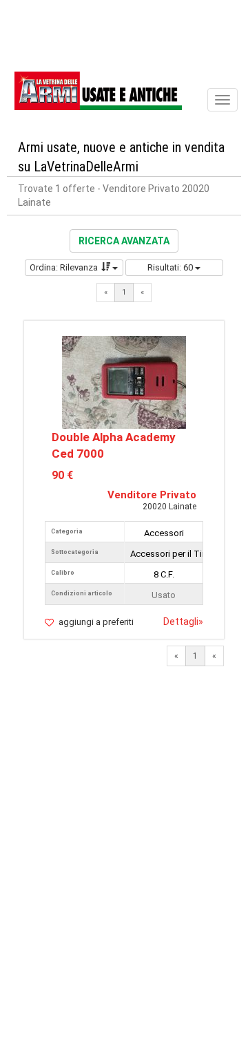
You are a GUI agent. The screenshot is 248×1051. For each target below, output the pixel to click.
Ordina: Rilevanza (64, 267)
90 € (62, 475)
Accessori (164, 533)
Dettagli (183, 621)
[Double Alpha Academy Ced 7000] (124, 381)
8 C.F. (164, 574)
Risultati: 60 (171, 267)
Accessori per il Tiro (170, 554)
